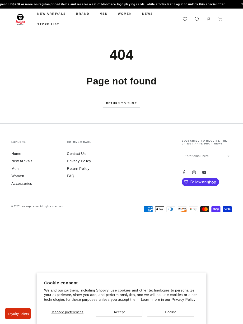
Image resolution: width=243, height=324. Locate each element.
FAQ (71, 176)
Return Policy (78, 169)
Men (15, 169)
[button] (197, 19)
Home (16, 154)
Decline (171, 312)
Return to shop (121, 103)
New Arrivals (22, 161)
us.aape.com (30, 206)
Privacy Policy (184, 299)
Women (17, 176)
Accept (119, 312)
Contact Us (76, 154)
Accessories (21, 183)
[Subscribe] (229, 156)
